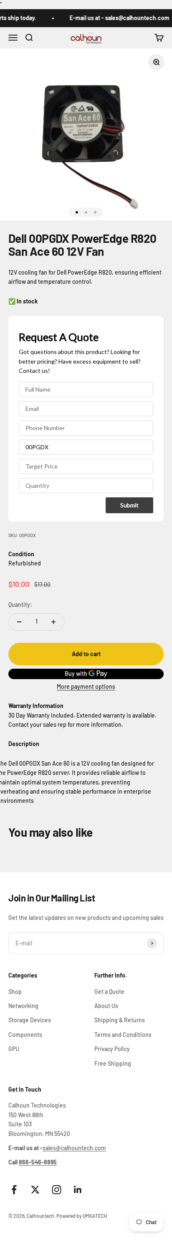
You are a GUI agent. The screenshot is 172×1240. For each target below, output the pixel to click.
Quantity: (20, 604)
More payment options (86, 686)
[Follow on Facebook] (14, 1189)
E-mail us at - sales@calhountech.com (115, 17)
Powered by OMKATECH (81, 1216)
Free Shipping (112, 1063)
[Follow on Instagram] (56, 1189)
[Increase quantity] (53, 622)
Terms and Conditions (123, 1034)
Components (25, 1034)
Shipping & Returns (119, 1020)
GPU (13, 1048)
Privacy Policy (112, 1048)
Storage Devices (29, 1020)
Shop (15, 991)
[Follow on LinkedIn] (77, 1189)
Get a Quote (109, 991)
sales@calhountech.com (74, 1147)
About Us (106, 1005)
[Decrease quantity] (19, 622)
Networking (23, 1005)
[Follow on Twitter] (35, 1189)
